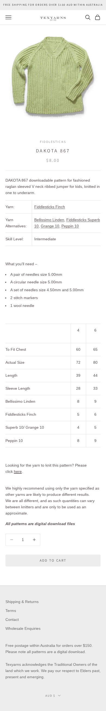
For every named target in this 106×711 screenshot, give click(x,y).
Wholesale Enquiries (22, 628)
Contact (12, 619)
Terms (10, 610)
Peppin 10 (70, 226)
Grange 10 (50, 226)
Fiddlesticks (53, 142)
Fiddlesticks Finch (49, 207)
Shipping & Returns (22, 601)
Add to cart (53, 560)
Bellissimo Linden (49, 220)
